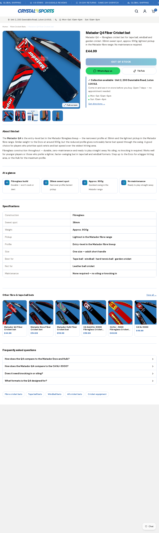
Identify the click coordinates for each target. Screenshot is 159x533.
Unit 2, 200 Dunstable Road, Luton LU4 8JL (31, 19)
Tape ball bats (35, 394)
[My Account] (145, 11)
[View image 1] (7, 115)
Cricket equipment (97, 394)
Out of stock (121, 61)
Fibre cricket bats (13, 394)
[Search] (136, 11)
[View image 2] (20, 115)
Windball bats (54, 394)
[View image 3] (32, 115)
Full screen (72, 105)
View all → (151, 295)
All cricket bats (74, 394)
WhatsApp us (104, 70)
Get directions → (96, 103)
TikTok (141, 70)
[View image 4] (45, 115)
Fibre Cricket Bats (18, 26)
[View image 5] (57, 115)
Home (5, 26)
